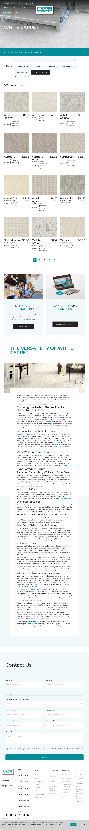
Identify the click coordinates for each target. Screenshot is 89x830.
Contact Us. (37, 52)
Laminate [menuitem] (38, 788)
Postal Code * (9, 721)
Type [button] (38, 67)
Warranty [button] (21, 72)
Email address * (50, 710)
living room (35, 455)
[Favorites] (64, 16)
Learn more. (12, 827)
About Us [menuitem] (78, 775)
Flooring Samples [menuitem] (51, 781)
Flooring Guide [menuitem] (66, 781)
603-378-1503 (30, 3)
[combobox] (42, 60)
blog (65, 465)
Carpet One (66, 498)
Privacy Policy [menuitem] (80, 801)
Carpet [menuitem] (37, 784)
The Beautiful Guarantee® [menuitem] (66, 785)
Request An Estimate (79, 11)
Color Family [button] (68, 67)
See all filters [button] (38, 72)
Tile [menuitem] (36, 791)
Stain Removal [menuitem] (66, 775)
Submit (44, 757)
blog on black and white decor (30, 589)
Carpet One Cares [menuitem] (79, 779)
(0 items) (67, 16)
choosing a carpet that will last (33, 569)
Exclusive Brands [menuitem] (65, 797)
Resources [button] (7, 12)
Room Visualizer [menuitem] (52, 775)
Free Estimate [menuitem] (39, 794)
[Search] (75, 60)
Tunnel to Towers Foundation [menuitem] (79, 791)
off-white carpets (45, 421)
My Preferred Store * (52, 721)
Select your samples (63, 324)
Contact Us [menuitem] (79, 786)
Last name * (49, 680)
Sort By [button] (23, 85)
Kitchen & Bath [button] (19, 7)
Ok (73, 824)
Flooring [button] (6, 7)
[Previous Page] (30, 260)
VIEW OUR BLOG (22, 326)
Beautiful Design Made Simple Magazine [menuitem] (53, 787)
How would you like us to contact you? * (17, 699)
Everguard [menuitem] (79, 783)
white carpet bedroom (26, 434)
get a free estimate (33, 624)
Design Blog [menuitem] (52, 793)
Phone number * (10, 710)
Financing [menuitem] (38, 797)
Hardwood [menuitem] (38, 781)
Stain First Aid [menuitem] (66, 778)
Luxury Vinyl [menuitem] (39, 778)
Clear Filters (27, 77)
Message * (8, 731)
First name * (9, 680)
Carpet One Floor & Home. (15, 819)
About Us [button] (18, 12)
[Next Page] (59, 260)
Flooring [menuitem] (37, 775)
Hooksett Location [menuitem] (7, 18)
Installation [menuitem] (65, 793)
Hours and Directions (65, 11)
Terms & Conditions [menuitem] (79, 797)
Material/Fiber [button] (22, 67)
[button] (61, 16)
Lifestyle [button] (51, 67)
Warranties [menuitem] (65, 789)
